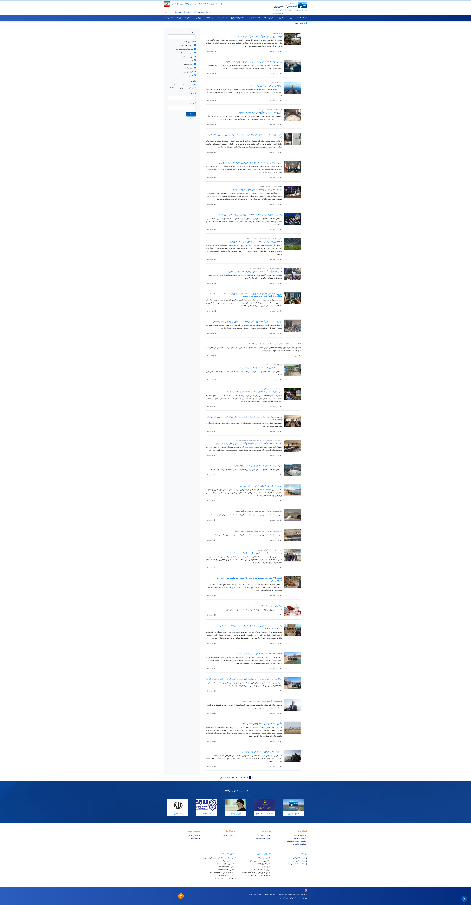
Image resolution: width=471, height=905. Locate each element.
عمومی (190, 75)
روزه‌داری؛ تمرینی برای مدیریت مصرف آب (265, 606)
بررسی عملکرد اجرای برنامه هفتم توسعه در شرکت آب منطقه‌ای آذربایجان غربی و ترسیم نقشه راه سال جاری (244, 418)
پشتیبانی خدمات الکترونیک (296, 841)
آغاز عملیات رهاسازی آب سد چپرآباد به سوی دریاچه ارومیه (258, 465)
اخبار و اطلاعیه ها (187, 53)
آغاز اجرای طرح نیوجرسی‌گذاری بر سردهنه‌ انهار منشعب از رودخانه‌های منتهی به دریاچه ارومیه (244, 679)
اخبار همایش (188, 64)
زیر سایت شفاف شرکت (173, 17)
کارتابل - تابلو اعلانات (186, 45)
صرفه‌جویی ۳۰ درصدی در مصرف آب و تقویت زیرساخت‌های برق (256, 241)
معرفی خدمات (269, 17)
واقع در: (193, 81)
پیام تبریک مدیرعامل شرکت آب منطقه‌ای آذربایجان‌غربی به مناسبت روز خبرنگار (250, 214)
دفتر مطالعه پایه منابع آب (184, 49)
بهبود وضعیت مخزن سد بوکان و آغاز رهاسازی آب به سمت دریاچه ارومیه (252, 553)
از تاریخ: (193, 93)
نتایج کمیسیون (188, 72)
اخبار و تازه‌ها (265, 835)
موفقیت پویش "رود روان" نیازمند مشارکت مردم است (260, 36)
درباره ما (290, 17)
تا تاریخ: (193, 103)
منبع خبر (172, 87)
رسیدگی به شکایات (192, 835)
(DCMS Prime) (294, 898)
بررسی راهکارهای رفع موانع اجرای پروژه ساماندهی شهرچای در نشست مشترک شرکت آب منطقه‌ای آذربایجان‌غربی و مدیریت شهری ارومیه (245, 295)
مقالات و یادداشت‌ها (263, 838)
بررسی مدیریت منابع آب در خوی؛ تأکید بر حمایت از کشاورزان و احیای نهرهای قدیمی (247, 321)
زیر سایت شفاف (228, 835)
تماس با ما (280, 17)
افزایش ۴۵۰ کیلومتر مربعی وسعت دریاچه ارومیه (262, 701)
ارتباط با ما (194, 838)
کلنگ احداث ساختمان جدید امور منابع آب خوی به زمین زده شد (275, 344)
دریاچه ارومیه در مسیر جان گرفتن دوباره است (263, 85)
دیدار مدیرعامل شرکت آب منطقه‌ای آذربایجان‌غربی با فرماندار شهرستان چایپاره (250, 162)
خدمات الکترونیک (254, 17)
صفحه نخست (302, 17)
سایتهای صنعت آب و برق (296, 863)
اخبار (191, 60)
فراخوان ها (188, 17)
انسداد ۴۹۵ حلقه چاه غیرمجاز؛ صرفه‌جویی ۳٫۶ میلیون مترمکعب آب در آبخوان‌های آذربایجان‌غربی (248, 579)
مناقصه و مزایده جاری (298, 844)
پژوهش (198, 17)
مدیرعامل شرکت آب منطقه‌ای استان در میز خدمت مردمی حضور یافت (253, 271)
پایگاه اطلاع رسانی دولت (296, 861)
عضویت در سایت (300, 838)
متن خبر (182, 87)
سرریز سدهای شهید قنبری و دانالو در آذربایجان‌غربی (261, 486)
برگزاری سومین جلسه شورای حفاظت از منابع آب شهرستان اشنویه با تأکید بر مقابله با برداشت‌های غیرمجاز (247, 627)
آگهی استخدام (188, 56)
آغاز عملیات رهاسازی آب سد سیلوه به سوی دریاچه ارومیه (258, 511)
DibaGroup (284, 898)
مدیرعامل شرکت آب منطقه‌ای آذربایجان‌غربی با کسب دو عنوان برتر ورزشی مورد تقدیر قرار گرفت (245, 136)
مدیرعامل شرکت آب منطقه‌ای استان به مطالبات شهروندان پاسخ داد (254, 391)
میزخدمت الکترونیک (299, 835)
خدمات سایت (222, 17)
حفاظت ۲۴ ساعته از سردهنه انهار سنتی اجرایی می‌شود (259, 653)
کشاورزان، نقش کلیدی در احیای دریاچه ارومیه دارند (261, 751)
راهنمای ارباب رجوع (237, 17)
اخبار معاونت (188, 68)
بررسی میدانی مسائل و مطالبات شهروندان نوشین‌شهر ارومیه (257, 189)
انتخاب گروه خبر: (190, 41)
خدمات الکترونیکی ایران (297, 858)
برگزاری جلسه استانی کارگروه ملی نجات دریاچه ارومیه (260, 112)
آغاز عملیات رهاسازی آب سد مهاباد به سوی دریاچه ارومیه (258, 531)
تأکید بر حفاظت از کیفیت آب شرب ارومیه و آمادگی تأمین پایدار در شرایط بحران (249, 443)
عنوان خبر (192, 87)
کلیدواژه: (193, 32)
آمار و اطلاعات (210, 17)
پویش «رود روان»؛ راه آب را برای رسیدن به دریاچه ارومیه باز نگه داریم (254, 61)
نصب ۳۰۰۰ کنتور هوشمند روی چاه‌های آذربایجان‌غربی (260, 368)
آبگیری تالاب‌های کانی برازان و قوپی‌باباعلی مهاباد (262, 723)
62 (233, 777)
